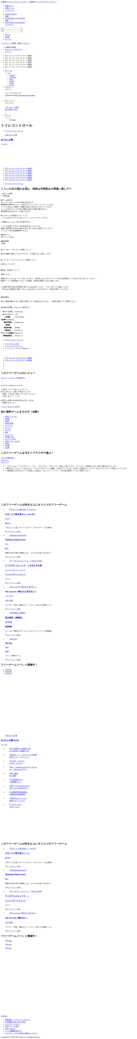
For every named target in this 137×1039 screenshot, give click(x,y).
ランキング (9, 10)
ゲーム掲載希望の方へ (13, 1031)
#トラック (9, 434)
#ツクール (9, 425)
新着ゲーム (9, 6)
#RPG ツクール (11, 416)
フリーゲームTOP (12, 344)
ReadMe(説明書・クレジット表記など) (15, 307)
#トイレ (8, 428)
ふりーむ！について (13, 1024)
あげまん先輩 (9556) (10, 740)
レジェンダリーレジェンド (15, 570)
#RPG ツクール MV (12, 441)
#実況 (7, 421)
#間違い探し (10, 437)
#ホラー (8, 35)
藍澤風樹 (8, 622)
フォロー (4, 144)
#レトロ (8, 39)
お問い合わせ (10, 1029)
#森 (6, 432)
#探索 (7, 37)
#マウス (8, 430)
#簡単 (7, 419)
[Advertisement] (17, 487)
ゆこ (7, 544)
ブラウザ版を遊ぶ (8, 458)
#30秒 (7, 448)
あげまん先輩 (7, 140)
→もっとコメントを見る (10, 406)
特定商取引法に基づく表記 (15, 1022)
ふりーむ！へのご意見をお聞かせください (21, 1033)
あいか (7, 519)
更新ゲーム (9, 8)
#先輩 (7, 445)
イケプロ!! (9, 596)
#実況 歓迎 (9, 423)
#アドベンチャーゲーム (14, 131)
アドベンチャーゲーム (13, 346)
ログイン (26, 43)
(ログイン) (5, 460)
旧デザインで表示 (12, 1026)
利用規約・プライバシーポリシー (18, 1020)
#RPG (7, 443)
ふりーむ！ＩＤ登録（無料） (12, 43)
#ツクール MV (10, 439)
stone (7, 647)
